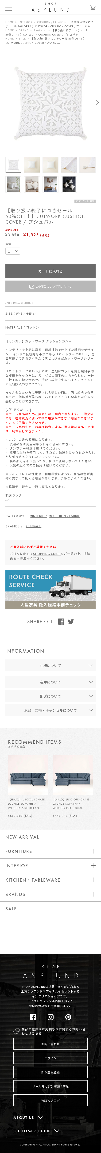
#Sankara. (33, 526)
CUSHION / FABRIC (50, 22)
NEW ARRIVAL (22, 837)
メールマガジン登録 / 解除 (50, 1086)
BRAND (24, 30)
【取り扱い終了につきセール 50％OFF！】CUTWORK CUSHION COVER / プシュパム (49, 24)
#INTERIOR (38, 516)
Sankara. (40, 30)
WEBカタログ (50, 1100)
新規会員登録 (50, 1072)
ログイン (50, 1058)
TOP (89, 958)
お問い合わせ (50, 1044)
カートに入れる (50, 271)
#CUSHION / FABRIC (64, 516)
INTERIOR (25, 22)
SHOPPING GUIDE (47, 553)
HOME (9, 22)
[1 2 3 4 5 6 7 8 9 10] (12, 251)
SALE (22, 38)
